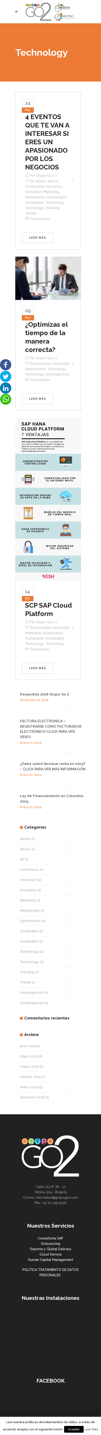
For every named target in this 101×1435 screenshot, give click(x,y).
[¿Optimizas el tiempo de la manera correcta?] (48, 278)
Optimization (57, 197)
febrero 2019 (30, 1077)
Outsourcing (50, 1244)
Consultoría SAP (50, 1238)
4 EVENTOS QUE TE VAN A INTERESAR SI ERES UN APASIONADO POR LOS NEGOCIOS (47, 142)
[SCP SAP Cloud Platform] (48, 499)
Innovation (54, 186)
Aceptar (74, 1429)
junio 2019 (28, 1046)
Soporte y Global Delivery (50, 1249)
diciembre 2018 (32, 1097)
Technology (54, 202)
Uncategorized (57, 374)
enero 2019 (29, 1087)
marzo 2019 (29, 1066)
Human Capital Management (50, 1260)
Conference (34, 186)
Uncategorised (31, 993)
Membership (35, 197)
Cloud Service (50, 1254)
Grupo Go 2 (45, 175)
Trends (30, 213)
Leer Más (91, 1429)
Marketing (51, 192)
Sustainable (34, 202)
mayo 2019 (29, 1056)
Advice (40, 181)
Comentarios (40, 219)
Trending (52, 208)
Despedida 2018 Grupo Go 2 (44, 694)
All (22, 859)
